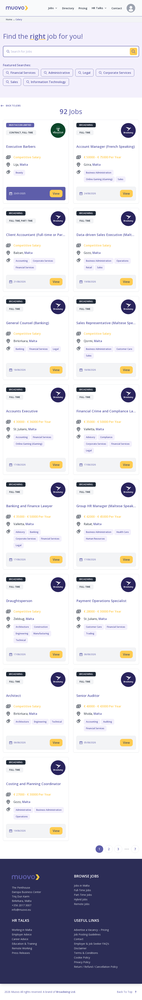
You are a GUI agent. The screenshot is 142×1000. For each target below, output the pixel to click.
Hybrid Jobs (80, 899)
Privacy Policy (82, 962)
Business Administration (98, 172)
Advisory (90, 437)
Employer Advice (22, 934)
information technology (48, 82)
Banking (20, 349)
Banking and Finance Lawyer (29, 506)
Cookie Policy (82, 957)
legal (86, 73)
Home (9, 19)
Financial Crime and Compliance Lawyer (106, 411)
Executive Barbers (21, 146)
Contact (116, 8)
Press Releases (21, 953)
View (56, 194)
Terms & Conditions (86, 953)
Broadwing (86, 125)
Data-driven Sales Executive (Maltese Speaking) (106, 234)
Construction (41, 626)
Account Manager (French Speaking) (105, 146)
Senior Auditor (87, 695)
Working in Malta (22, 930)
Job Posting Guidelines (87, 934)
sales (14, 82)
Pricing (83, 8)
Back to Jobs (13, 105)
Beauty (19, 172)
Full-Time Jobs (82, 890)
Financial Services (25, 267)
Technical (21, 640)
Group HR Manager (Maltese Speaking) (106, 506)
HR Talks (97, 8)
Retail (89, 267)
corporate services (117, 73)
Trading (90, 633)
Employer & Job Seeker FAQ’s (91, 943)
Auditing (107, 721)
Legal (56, 349)
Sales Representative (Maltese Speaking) (106, 323)
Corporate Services (43, 260)
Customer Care (124, 349)
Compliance (106, 437)
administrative (59, 73)
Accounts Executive (22, 411)
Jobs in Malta (81, 885)
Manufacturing (41, 633)
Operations (122, 260)
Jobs (51, 8)
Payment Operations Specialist (101, 601)
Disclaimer (80, 948)
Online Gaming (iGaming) (99, 179)
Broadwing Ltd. (66, 992)
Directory (68, 8)
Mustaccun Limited (20, 125)
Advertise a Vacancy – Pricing (91, 930)
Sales (120, 179)
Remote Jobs (81, 904)
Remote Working (22, 948)
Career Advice (20, 939)
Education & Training (24, 943)
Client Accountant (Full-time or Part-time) (36, 234)
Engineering (22, 633)
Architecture (22, 626)
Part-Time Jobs (83, 894)
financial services (23, 73)
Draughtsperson (19, 601)
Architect (13, 695)
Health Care (122, 532)
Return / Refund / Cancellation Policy (96, 966)
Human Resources (95, 538)
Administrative (23, 809)
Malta (24, 165)
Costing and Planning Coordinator (33, 784)
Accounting (22, 260)
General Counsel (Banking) (27, 323)
